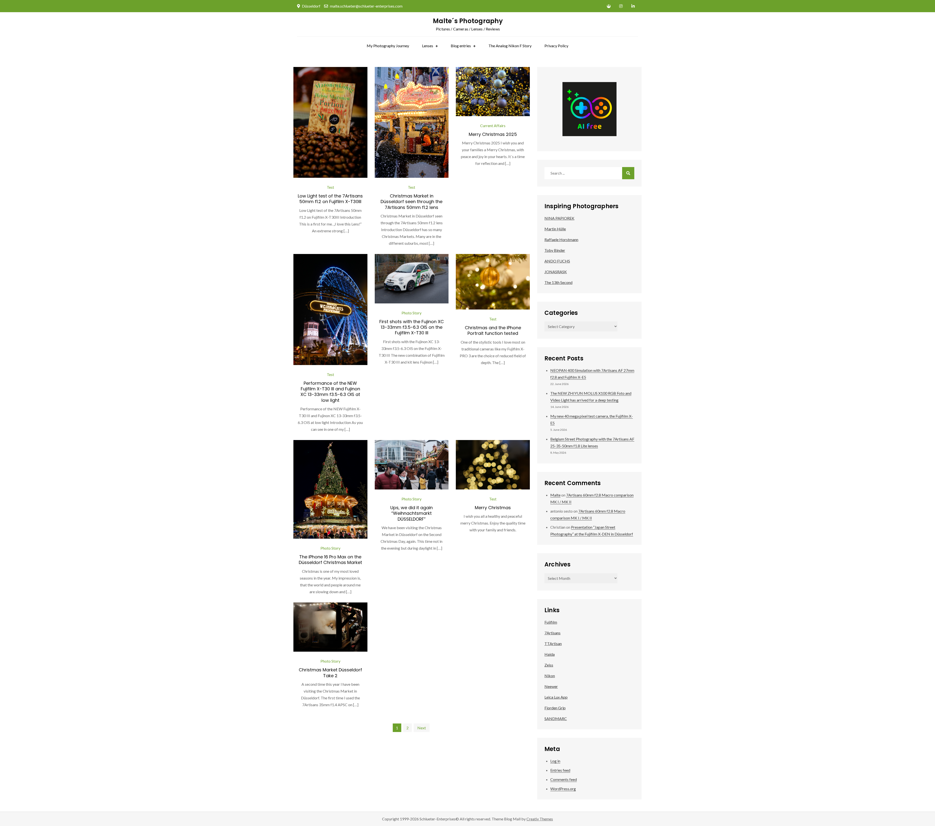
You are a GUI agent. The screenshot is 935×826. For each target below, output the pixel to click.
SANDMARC (555, 718)
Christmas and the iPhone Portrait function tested (493, 330)
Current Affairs (492, 125)
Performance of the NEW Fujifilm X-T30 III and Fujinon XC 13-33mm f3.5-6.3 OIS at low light (330, 391)
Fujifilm (550, 622)
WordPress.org (563, 788)
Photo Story (411, 312)
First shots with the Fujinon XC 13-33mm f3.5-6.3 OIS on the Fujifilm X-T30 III (411, 327)
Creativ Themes (539, 819)
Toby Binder (554, 250)
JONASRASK (555, 271)
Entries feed (560, 770)
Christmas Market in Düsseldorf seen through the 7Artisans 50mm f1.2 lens (411, 201)
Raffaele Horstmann (561, 239)
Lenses (427, 45)
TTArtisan (553, 643)
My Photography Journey (388, 45)
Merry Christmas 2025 (493, 134)
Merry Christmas (493, 508)
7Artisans (552, 632)
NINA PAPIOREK (559, 218)
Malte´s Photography (468, 21)
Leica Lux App (556, 697)
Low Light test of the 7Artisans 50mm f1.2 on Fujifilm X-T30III (330, 199)
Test (330, 187)
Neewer (551, 686)
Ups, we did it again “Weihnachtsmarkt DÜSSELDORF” (411, 513)
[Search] (628, 173)
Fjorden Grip (555, 707)
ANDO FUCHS (557, 261)
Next (421, 727)
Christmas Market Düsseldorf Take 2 (330, 672)
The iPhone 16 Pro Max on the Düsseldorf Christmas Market (330, 559)
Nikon (549, 675)
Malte (555, 495)
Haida (549, 654)
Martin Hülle (555, 228)
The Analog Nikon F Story (510, 45)
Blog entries (461, 45)
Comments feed (563, 779)
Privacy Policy (556, 45)
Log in (555, 761)
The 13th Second (558, 282)
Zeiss (548, 665)
